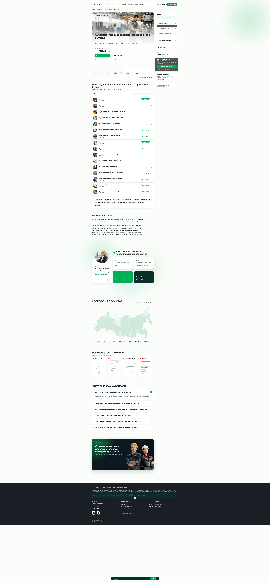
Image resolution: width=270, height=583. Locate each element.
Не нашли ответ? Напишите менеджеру (144, 385)
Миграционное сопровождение (129, 511)
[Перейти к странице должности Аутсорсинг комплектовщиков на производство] (151, 155)
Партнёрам (130, 4)
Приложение (140, 4)
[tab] (132, 353)
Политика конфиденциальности (157, 504)
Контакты (124, 4)
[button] (98, 368)
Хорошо (153, 578)
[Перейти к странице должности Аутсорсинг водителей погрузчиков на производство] (151, 112)
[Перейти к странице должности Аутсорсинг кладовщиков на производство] (151, 124)
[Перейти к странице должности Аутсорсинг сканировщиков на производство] (151, 118)
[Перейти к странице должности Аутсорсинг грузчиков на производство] (151, 142)
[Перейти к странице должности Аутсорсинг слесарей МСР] (151, 105)
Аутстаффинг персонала (127, 508)
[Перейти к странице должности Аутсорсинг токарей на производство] (151, 167)
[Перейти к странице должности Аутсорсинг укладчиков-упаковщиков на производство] (151, 99)
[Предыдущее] (149, 353)
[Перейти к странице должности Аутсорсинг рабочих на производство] (151, 185)
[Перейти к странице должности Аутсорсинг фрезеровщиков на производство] (151, 179)
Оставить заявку (172, 4)
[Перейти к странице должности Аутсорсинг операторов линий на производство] (151, 173)
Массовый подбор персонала (128, 513)
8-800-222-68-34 (161, 4)
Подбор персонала (125, 504)
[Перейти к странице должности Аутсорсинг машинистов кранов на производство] (151, 191)
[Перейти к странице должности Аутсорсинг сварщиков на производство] (151, 136)
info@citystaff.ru (96, 508)
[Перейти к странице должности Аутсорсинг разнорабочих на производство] (151, 130)
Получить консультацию (166, 66)
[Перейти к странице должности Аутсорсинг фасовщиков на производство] (151, 161)
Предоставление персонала (128, 510)
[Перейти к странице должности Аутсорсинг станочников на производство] (151, 148)
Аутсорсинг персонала (102, 9)
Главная (93, 9)
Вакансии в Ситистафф (155, 506)
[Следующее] (152, 353)
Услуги (118, 4)
